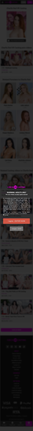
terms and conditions (21, 199)
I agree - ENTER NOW (16, 221)
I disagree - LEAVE (16, 228)
